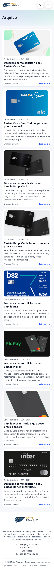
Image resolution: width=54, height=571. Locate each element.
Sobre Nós (27, 550)
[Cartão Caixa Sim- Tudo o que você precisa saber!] (27, 103)
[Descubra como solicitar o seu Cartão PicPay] (27, 344)
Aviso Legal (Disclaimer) (27, 544)
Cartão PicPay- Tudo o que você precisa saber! (24, 425)
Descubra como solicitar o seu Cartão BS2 (23, 305)
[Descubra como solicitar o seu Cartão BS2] (27, 283)
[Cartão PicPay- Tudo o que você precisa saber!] (27, 404)
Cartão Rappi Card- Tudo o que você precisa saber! (26, 244)
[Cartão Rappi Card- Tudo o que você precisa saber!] (27, 223)
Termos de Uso (27, 547)
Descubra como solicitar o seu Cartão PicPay (23, 365)
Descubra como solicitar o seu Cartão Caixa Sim (23, 64)
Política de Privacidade (27, 554)
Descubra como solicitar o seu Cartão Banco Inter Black (23, 485)
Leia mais (37, 539)
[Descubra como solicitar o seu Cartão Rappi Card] (27, 163)
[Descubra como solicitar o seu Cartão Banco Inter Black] (27, 464)
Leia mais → (44, 83)
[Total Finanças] (11, 5)
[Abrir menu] (48, 5)
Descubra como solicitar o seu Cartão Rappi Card (23, 184)
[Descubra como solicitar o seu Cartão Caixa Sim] (27, 43)
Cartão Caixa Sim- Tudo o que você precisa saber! (26, 124)
